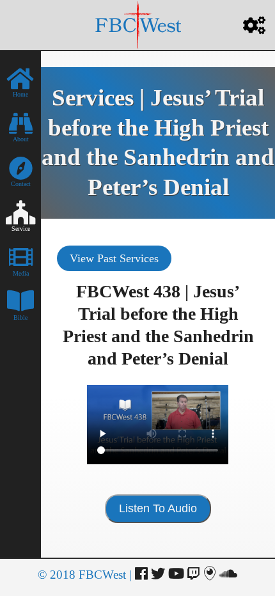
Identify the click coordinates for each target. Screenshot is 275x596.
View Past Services (114, 258)
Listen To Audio (158, 508)
